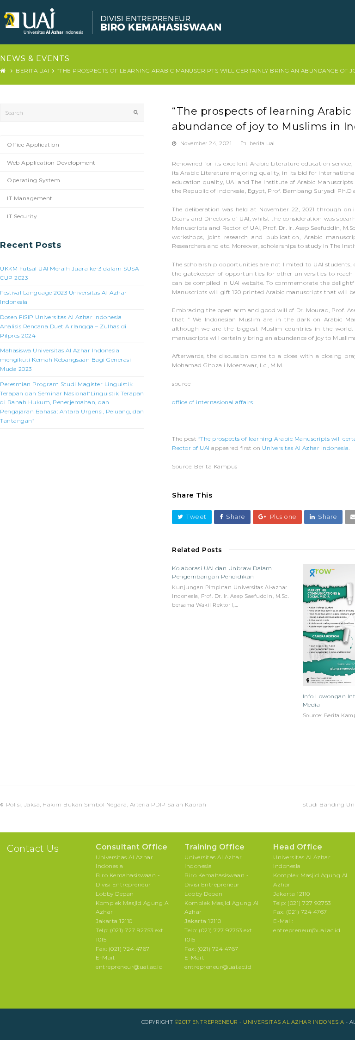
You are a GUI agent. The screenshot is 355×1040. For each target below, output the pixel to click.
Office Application (33, 144)
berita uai (262, 143)
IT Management (30, 198)
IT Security (22, 216)
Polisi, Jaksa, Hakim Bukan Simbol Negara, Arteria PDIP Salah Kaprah (106, 804)
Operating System (33, 180)
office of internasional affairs (212, 402)
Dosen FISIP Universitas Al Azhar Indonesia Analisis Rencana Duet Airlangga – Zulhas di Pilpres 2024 (63, 326)
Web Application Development (51, 162)
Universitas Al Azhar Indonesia (305, 447)
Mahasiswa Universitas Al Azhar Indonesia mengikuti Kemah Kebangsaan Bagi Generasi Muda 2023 (65, 359)
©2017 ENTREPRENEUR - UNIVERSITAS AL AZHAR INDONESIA (259, 1022)
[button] (192, 516)
